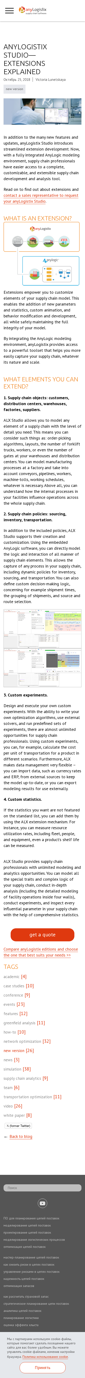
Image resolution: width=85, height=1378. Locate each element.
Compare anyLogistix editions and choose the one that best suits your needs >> (41, 952)
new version (14, 89)
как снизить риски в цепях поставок (29, 1264)
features (11, 1013)
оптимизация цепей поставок (25, 1247)
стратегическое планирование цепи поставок (36, 1303)
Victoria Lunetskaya (51, 79)
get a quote (42, 934)
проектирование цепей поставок (27, 1232)
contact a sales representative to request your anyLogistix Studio (41, 198)
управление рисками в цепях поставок (32, 1271)
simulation (12, 1069)
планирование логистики (21, 1318)
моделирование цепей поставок (27, 1225)
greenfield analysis (19, 1022)
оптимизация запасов (19, 1286)
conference (13, 995)
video (8, 1106)
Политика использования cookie (45, 1357)
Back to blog (20, 1136)
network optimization (22, 1041)
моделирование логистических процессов (34, 1239)
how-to (10, 1032)
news (8, 1059)
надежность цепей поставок (24, 1279)
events (9, 1004)
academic (12, 976)
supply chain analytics (22, 1078)
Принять (42, 1367)
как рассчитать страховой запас (26, 1296)
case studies (14, 986)
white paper (14, 1115)
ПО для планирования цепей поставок (31, 1218)
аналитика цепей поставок (22, 1311)
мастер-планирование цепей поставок (31, 1257)
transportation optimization (28, 1096)
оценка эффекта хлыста (21, 1325)
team (8, 1087)
